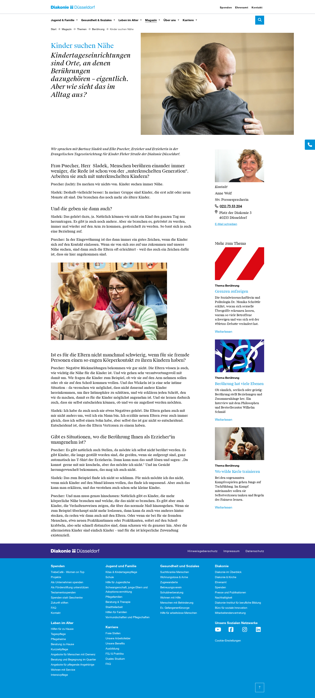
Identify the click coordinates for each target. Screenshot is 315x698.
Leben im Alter (128, 20)
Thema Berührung (227, 285)
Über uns (170, 20)
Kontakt (257, 7)
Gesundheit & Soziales (96, 20)
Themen (82, 29)
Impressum (231, 551)
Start (53, 29)
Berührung (98, 29)
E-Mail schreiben (226, 224)
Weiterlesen (223, 331)
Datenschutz (255, 551)
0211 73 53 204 (231, 206)
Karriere (188, 20)
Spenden (226, 7)
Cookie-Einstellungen (228, 640)
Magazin (151, 20)
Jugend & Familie (62, 20)
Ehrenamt (241, 7)
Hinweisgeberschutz (203, 551)
